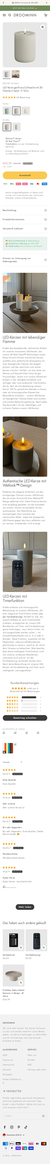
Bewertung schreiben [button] (25, 717)
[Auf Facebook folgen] (5, 1127)
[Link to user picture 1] (9, 892)
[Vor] (46, 2)
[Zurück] (3, 2)
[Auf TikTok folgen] (26, 1127)
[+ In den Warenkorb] (20, 947)
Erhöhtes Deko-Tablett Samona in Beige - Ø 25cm (13, 993)
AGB (5, 1055)
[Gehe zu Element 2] (15, 74)
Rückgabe (7, 1074)
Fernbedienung (33, 954)
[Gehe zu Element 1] (7, 74)
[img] (9, 769)
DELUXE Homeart (11, 83)
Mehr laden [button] (25, 907)
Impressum (8, 1059)
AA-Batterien (9, 954)
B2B (29, 1064)
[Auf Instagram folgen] (12, 1127)
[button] (9, 97)
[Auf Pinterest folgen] (19, 1127)
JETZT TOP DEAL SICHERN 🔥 (25, 8)
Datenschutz (8, 1064)
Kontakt (31, 1059)
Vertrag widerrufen (37, 1069)
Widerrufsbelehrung (12, 1081)
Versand (7, 1069)
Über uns (32, 1055)
